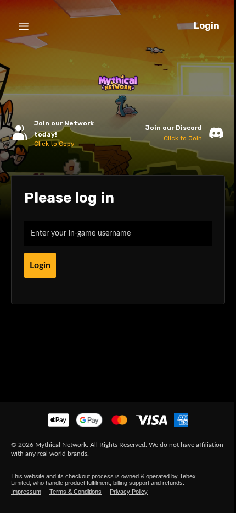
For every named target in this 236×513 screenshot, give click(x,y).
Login (207, 25)
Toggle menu (23, 26)
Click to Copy (54, 144)
